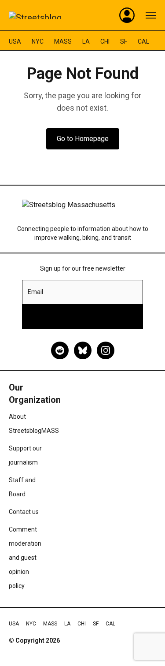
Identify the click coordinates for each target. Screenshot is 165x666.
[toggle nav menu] (151, 15)
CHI (105, 41)
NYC (38, 41)
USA (15, 41)
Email (35, 291)
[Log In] (127, 15)
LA (86, 41)
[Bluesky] (83, 350)
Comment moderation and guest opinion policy (25, 557)
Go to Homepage (83, 138)
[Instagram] (105, 350)
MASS (63, 41)
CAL (143, 41)
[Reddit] (60, 350)
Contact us (24, 511)
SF (123, 41)
